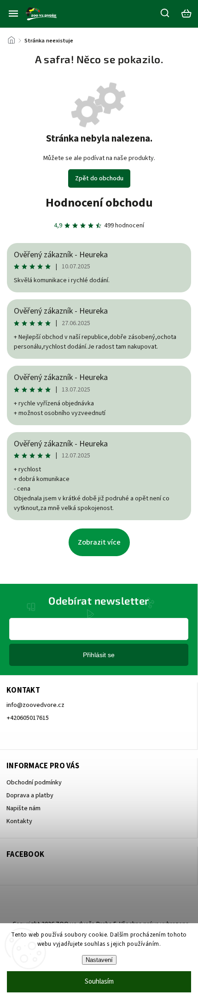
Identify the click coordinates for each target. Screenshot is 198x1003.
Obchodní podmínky (34, 782)
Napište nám (23, 808)
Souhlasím (99, 981)
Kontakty (19, 821)
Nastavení (99, 959)
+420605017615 (27, 718)
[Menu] (13, 13)
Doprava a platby (29, 795)
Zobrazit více (99, 542)
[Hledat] (165, 13)
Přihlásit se (99, 655)
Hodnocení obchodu (99, 202)
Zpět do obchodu (99, 178)
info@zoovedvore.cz (35, 705)
